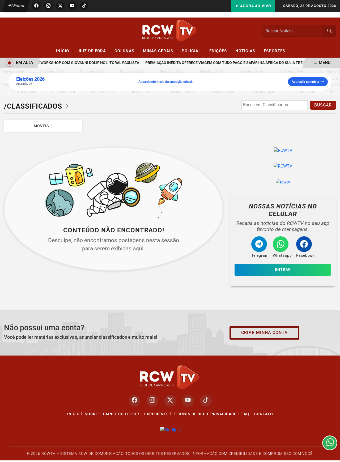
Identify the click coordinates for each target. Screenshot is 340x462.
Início (65, 50)
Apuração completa (305, 82)
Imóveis (41, 126)
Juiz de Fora (94, 50)
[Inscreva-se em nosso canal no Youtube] (188, 401)
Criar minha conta (264, 332)
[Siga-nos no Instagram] (152, 401)
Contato (263, 414)
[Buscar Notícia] (329, 31)
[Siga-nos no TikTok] (206, 401)
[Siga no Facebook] (36, 6)
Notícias (247, 50)
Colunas (126, 50)
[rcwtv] (283, 182)
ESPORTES (274, 51)
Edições (220, 50)
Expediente (156, 414)
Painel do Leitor (121, 414)
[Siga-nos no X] (170, 401)
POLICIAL (193, 50)
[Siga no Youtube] (72, 6)
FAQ (245, 414)
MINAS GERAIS (160, 50)
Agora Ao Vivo (255, 6)
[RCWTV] (170, 30)
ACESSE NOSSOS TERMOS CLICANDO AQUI (104, 455)
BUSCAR (323, 105)
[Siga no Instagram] (48, 6)
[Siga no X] (60, 6)
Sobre (91, 414)
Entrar (18, 5)
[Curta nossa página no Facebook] (135, 401)
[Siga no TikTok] (84, 6)
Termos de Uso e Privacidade (205, 414)
